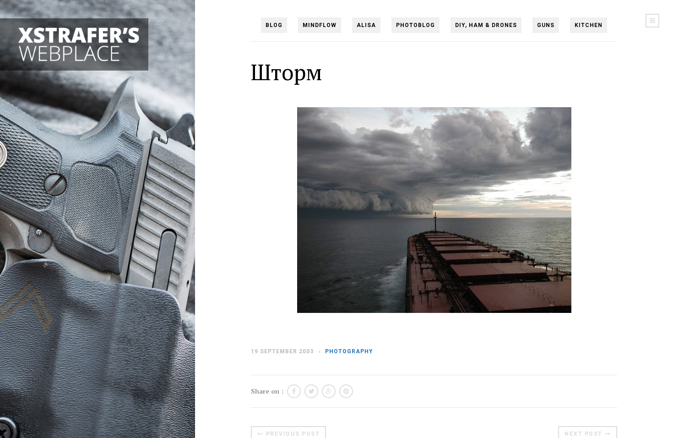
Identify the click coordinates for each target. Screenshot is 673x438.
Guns (545, 25)
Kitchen (588, 25)
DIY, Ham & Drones (486, 25)
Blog (274, 25)
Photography (349, 351)
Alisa (366, 25)
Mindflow (319, 25)
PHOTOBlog (415, 25)
